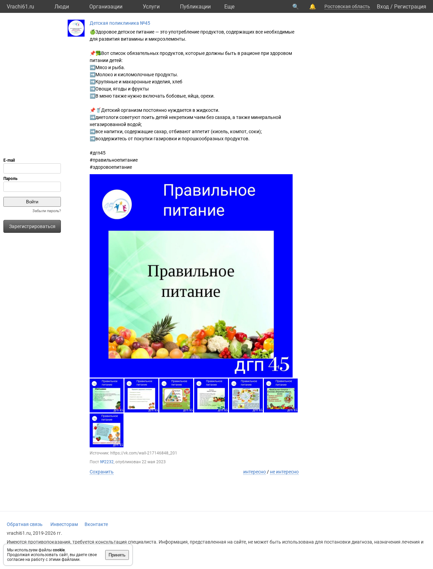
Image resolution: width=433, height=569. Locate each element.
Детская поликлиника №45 (120, 23)
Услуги (151, 6)
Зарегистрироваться (32, 226)
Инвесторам (64, 524)
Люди (61, 6)
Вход (383, 6)
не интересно (284, 471)
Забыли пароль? (46, 211)
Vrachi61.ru (20, 6)
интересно (254, 471)
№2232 (107, 462)
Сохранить (102, 471)
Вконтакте (96, 524)
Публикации (195, 6)
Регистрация (410, 6)
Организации (105, 6)
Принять (117, 554)
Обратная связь (25, 524)
